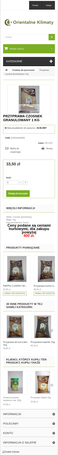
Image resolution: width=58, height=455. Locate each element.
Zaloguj (48, 5)
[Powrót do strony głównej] (6, 70)
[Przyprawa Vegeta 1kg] (43, 382)
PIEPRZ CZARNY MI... (15, 286)
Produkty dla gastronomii (23, 70)
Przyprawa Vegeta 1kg (41, 397)
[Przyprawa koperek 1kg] (43, 327)
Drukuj (49, 148)
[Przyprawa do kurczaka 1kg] (15, 327)
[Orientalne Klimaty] (29, 22)
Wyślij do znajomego (15, 150)
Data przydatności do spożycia (21, 128)
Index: (41, 143)
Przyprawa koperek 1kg (43, 342)
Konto (8, 433)
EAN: (7, 138)
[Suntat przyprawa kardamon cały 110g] (15, 382)
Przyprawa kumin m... (45, 286)
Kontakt (35, 5)
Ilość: (8, 178)
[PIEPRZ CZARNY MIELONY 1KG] (17, 269)
